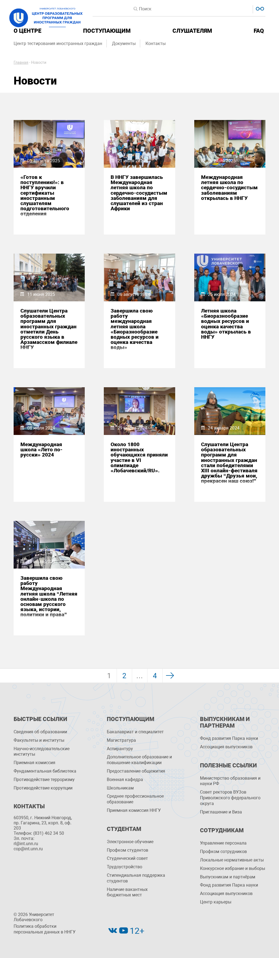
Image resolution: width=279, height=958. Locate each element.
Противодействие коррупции (43, 788)
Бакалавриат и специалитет (135, 731)
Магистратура (121, 740)
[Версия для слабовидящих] (259, 8)
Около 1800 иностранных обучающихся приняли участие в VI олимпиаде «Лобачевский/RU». (139, 457)
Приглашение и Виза (221, 812)
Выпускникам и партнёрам (227, 876)
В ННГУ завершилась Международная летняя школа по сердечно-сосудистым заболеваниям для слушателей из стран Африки (139, 193)
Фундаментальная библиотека (45, 771)
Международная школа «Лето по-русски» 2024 (41, 450)
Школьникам (120, 788)
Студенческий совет (127, 858)
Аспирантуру (120, 748)
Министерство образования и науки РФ (230, 781)
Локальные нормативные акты (232, 860)
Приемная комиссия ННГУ (134, 810)
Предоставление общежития (136, 771)
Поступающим (107, 31)
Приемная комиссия (34, 762)
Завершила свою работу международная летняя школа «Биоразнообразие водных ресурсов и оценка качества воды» (135, 329)
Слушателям (192, 31)
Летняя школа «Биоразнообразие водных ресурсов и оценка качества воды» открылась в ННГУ (226, 324)
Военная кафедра (125, 779)
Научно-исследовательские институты (41, 751)
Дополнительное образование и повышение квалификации (139, 759)
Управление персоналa (223, 843)
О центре (27, 31)
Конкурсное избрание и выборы (232, 868)
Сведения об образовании (40, 731)
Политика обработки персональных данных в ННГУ (44, 929)
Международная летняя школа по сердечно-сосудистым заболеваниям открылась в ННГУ (229, 188)
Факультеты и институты (39, 740)
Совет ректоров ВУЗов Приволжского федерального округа (230, 797)
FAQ (259, 31)
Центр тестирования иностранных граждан (58, 43)
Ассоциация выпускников (226, 746)
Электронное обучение (130, 841)
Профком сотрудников (223, 851)
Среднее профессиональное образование (135, 799)
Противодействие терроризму (44, 779)
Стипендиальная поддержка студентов (136, 878)
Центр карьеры (215, 902)
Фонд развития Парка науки (229, 738)
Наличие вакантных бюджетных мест (127, 892)
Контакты (155, 43)
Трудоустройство (124, 866)
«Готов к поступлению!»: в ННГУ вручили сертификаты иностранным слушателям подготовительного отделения (44, 196)
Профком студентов (127, 850)
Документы (124, 43)
